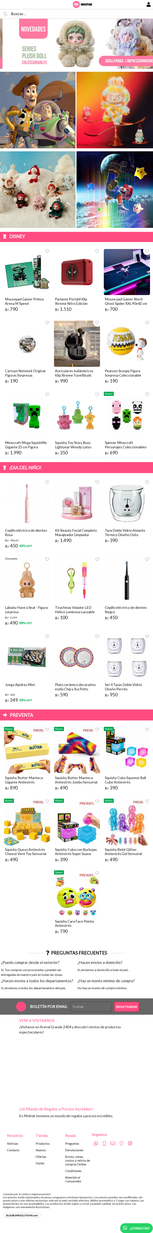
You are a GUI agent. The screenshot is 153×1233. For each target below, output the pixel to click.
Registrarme (126, 1007)
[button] (62, 62)
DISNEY (17, 236)
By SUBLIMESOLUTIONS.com (22, 1215)
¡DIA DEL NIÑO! (25, 467)
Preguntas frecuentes (79, 953)
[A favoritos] (47, 251)
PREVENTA (21, 715)
